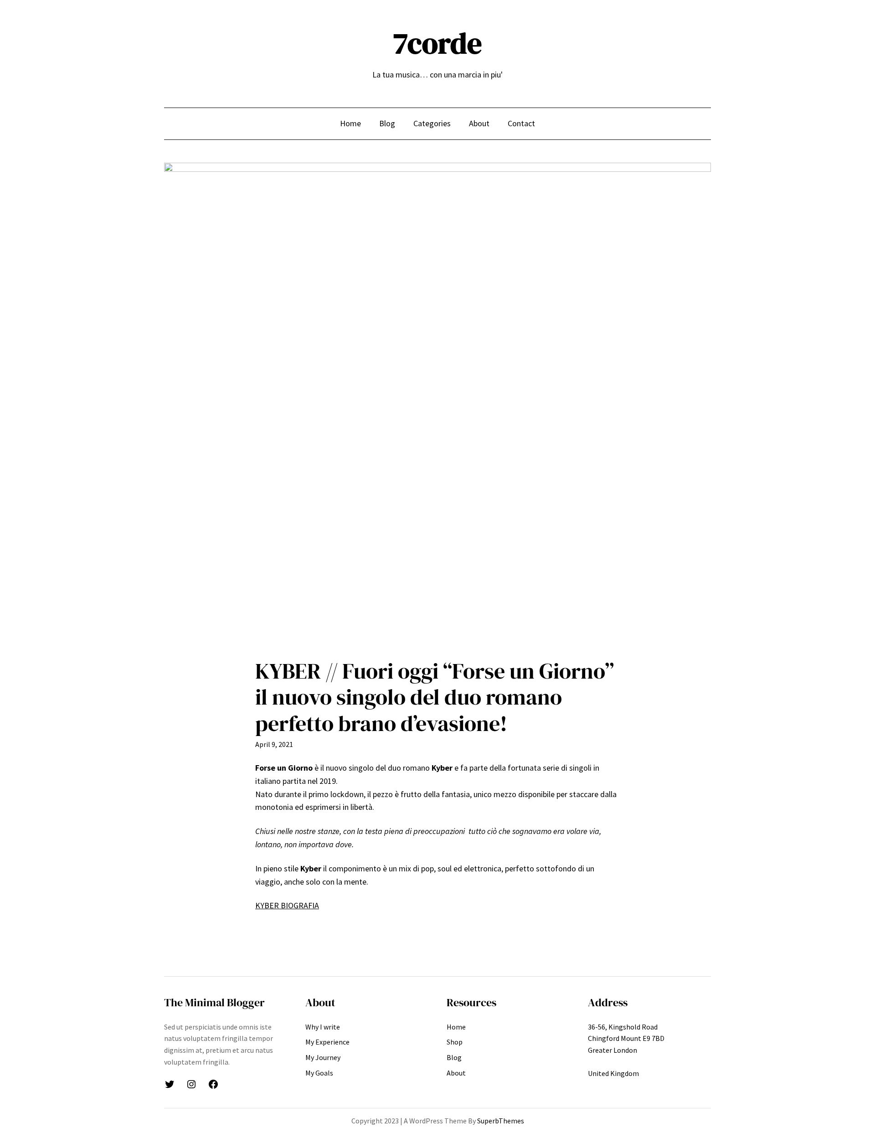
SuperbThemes (500, 1120)
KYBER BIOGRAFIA (287, 905)
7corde (437, 43)
